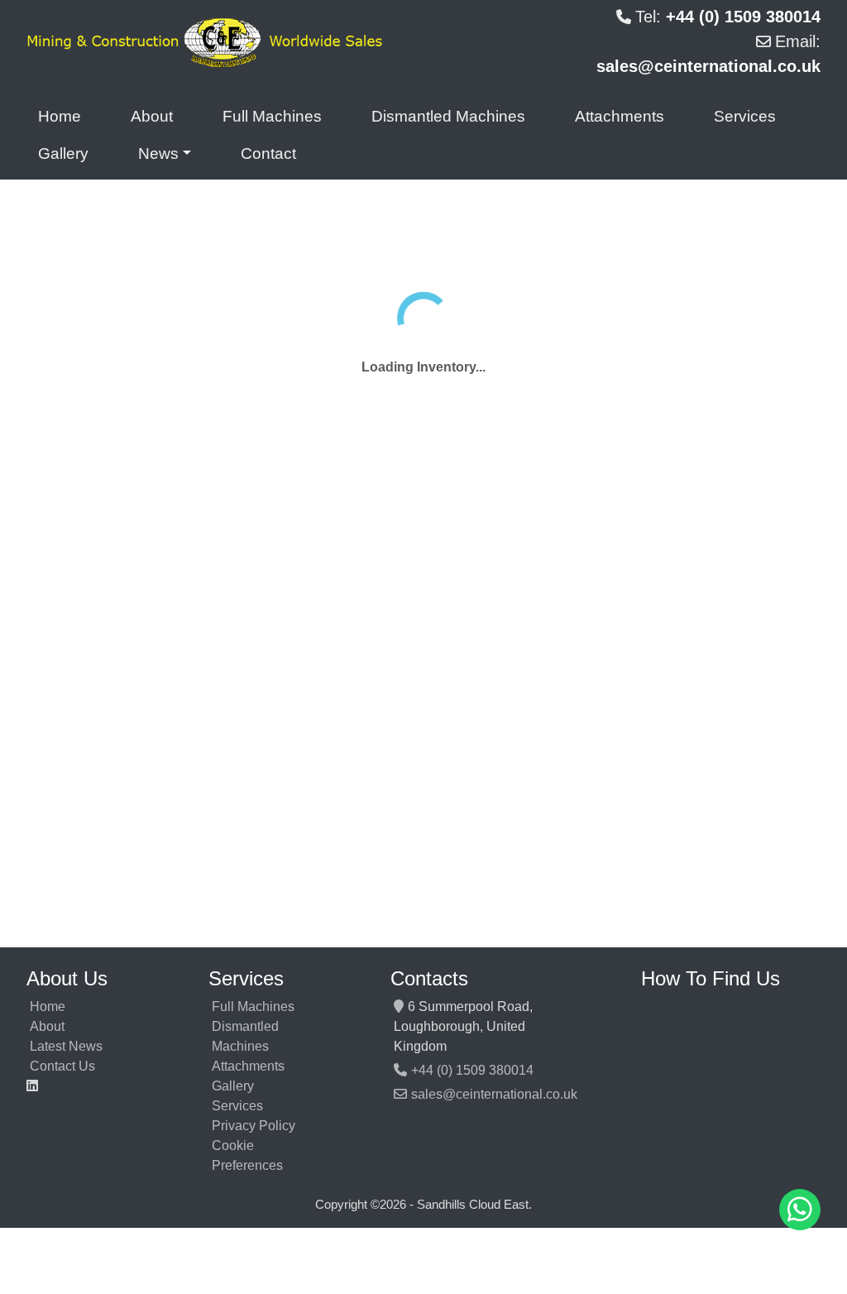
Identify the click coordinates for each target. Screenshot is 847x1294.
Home (59, 116)
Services (745, 116)
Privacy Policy (253, 1126)
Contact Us (62, 1066)
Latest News (66, 1046)
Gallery (63, 153)
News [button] (158, 153)
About (152, 116)
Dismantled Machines (448, 116)
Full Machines (272, 116)
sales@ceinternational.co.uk (494, 1094)
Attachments (619, 116)
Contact (268, 153)
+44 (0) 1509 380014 (472, 1070)
